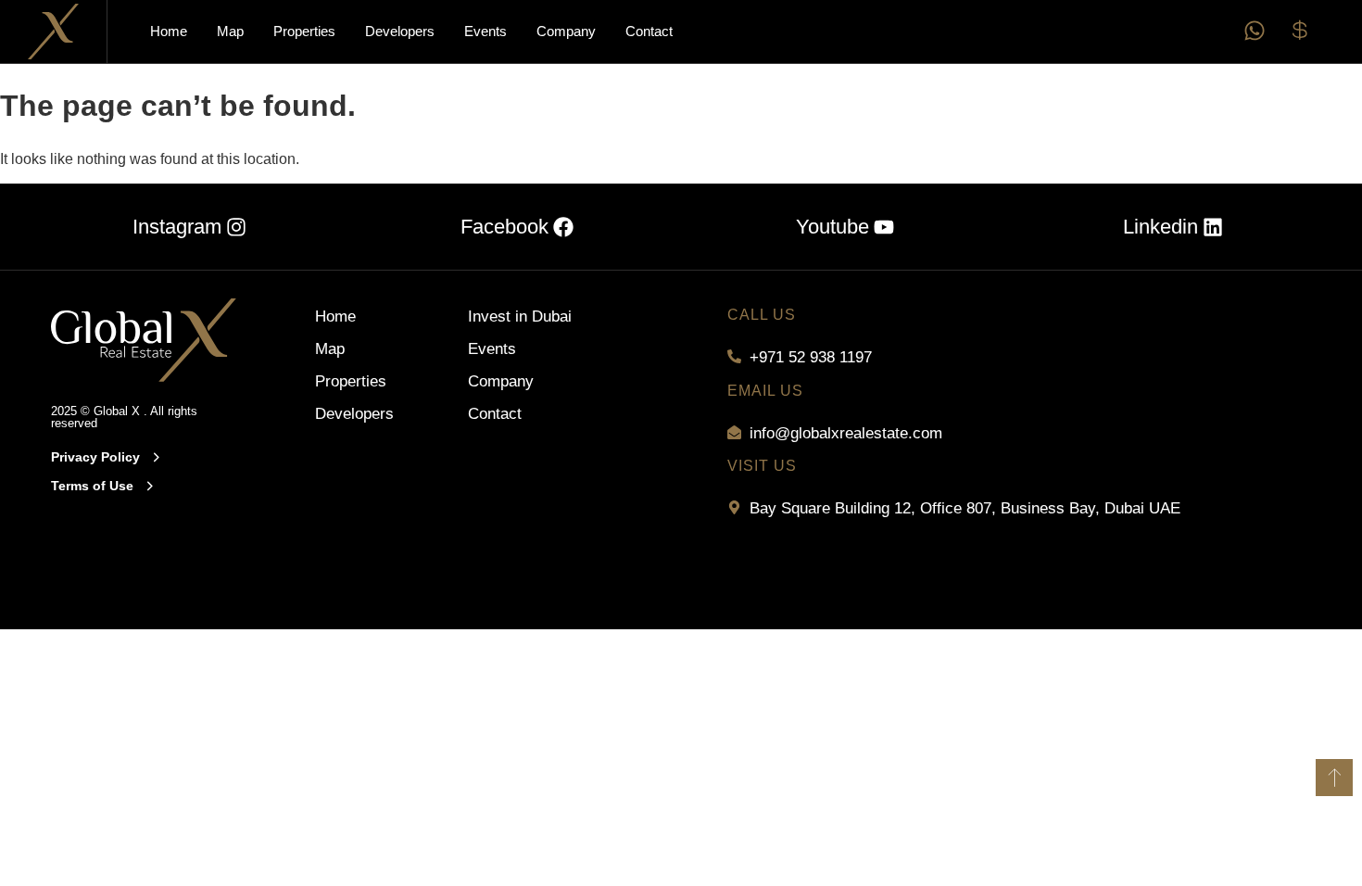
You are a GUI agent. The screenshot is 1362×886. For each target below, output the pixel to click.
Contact (649, 31)
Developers (400, 31)
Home (168, 31)
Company (566, 31)
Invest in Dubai (520, 316)
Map (230, 31)
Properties (304, 31)
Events (485, 31)
